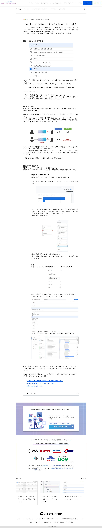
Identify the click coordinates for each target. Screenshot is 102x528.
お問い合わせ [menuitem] (47, 522)
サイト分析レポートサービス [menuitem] (41, 3)
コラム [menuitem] (80, 3)
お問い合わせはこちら (61, 427)
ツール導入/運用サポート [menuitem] (56, 3)
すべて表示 (83, 478)
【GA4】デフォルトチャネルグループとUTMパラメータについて (27, 499)
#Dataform (53, 9)
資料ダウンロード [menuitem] (35, 522)
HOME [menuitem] (31, 3)
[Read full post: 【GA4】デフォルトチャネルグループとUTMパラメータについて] (26, 487)
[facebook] (24, 393)
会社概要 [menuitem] (70, 522)
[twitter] (27, 393)
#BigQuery (26, 9)
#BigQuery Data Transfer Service (40, 9)
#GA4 (77, 393)
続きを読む (61, 9)
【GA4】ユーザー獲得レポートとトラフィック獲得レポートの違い (50, 499)
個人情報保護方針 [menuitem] (60, 522)
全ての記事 (18, 9)
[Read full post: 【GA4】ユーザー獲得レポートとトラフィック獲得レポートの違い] (50, 487)
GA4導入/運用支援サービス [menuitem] (70, 3)
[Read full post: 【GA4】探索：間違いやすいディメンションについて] (73, 487)
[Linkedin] (31, 393)
